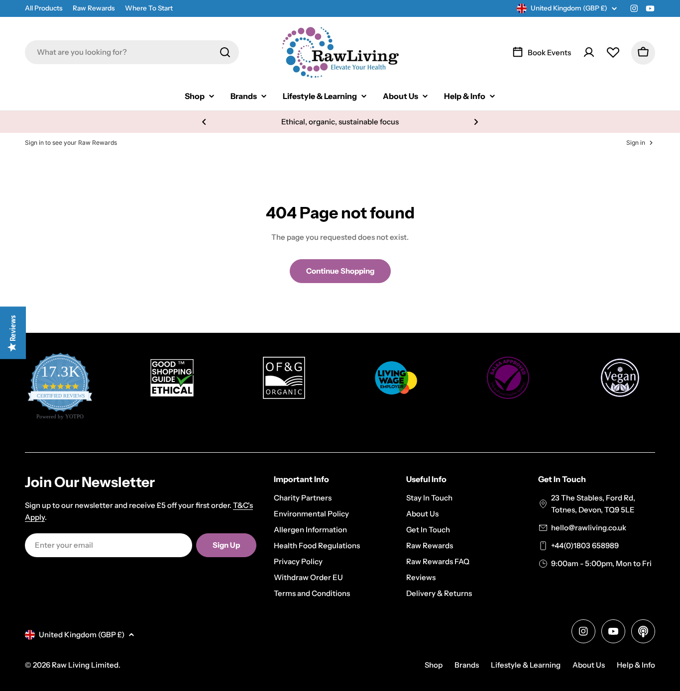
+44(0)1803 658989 (585, 545)
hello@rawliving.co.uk (588, 527)
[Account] (589, 52)
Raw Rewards (94, 8)
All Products (44, 8)
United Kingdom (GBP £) (569, 8)
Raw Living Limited (85, 665)
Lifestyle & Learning (526, 665)
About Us (588, 665)
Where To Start (149, 8)
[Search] (225, 52)
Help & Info (636, 665)
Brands (466, 665)
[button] (204, 122)
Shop (434, 665)
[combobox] (132, 52)
